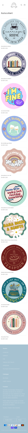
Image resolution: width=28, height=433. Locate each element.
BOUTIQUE (5, 378)
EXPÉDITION (6, 365)
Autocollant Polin (5, 336)
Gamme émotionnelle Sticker (7, 272)
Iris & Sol (7, 430)
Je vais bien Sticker (5, 110)
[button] (2, 5)
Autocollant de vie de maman (7, 207)
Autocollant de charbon (6, 78)
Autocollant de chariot (6, 46)
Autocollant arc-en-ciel (6, 175)
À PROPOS (5, 352)
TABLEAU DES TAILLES (8, 362)
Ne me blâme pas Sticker (6, 143)
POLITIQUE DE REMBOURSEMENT (11, 369)
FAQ (4, 359)
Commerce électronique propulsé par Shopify (18, 430)
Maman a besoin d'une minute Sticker (9, 240)
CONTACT (5, 355)
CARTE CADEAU (7, 381)
